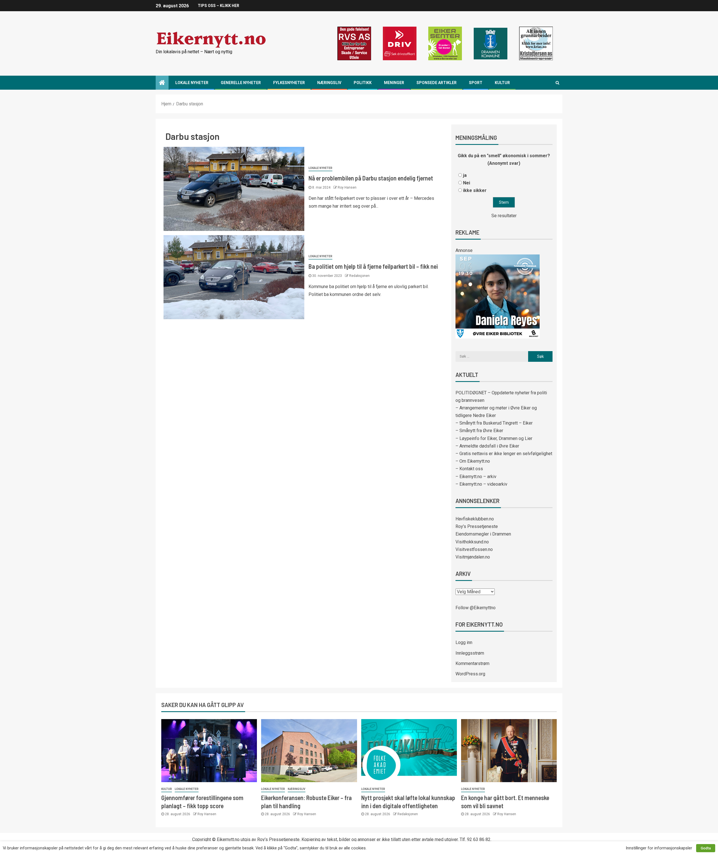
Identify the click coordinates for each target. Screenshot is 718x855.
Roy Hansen (347, 187)
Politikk (363, 82)
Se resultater (504, 215)
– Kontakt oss (469, 468)
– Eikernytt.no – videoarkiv (481, 484)
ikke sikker (475, 190)
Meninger (394, 82)
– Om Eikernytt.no (472, 461)
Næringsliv (329, 82)
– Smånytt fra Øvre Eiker (479, 430)
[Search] (557, 82)
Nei (466, 183)
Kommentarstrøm (472, 663)
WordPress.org (470, 673)
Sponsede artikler (436, 82)
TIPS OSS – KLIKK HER (218, 5)
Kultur (502, 82)
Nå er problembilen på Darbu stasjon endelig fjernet (371, 178)
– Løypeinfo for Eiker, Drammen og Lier (493, 438)
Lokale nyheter (191, 82)
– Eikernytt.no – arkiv (475, 476)
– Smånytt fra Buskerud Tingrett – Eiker (494, 423)
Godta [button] (706, 848)
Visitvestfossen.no (474, 549)
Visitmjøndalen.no (472, 557)
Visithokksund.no (472, 541)
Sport (475, 82)
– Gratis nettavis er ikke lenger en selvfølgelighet (503, 453)
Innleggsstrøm (469, 653)
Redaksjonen (359, 276)
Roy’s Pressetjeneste (476, 526)
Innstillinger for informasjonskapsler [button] (659, 848)
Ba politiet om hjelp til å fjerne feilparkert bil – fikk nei (373, 266)
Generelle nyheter (241, 82)
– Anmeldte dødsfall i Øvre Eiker (487, 446)
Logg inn (463, 642)
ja (465, 175)
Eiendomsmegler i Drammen (483, 534)
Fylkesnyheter (289, 82)
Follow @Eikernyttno (475, 607)
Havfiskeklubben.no (474, 519)
